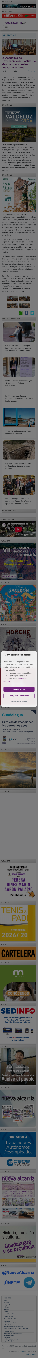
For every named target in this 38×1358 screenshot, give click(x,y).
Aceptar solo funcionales (19, 701)
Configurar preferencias (19, 696)
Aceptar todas (19, 689)
